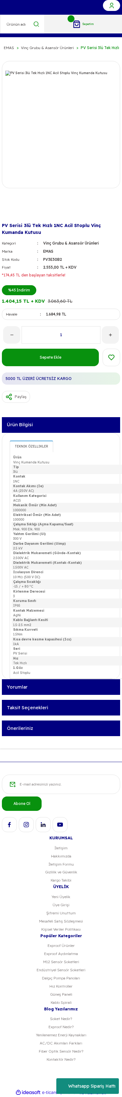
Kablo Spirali (61, 1002)
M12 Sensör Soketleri (61, 961)
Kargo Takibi (61, 880)
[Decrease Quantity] (11, 335)
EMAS (48, 251)
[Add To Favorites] (111, 357)
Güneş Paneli (61, 994)
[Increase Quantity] (110, 335)
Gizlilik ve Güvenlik (61, 872)
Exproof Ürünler (61, 945)
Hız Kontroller (61, 986)
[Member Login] (111, 5)
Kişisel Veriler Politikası (61, 929)
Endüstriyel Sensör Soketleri (61, 970)
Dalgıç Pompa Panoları (61, 978)
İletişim (61, 848)
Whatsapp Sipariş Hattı (91, 1086)
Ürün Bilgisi (20, 424)
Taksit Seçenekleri (27, 707)
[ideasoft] (28, 1092)
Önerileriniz (20, 728)
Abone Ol (21, 803)
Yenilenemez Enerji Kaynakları (61, 1035)
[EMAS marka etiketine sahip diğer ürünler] (12, 211)
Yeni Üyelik (61, 896)
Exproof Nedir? (61, 1026)
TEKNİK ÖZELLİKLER (31, 446)
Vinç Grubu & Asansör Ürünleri (71, 243)
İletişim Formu (61, 864)
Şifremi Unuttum (61, 913)
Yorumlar (17, 687)
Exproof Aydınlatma (61, 953)
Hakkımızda (61, 856)
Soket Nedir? (61, 1018)
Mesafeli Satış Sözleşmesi (61, 921)
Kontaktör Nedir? (61, 1059)
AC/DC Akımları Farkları (61, 1043)
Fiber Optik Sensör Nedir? (61, 1051)
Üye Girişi (61, 904)
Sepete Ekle (50, 357)
